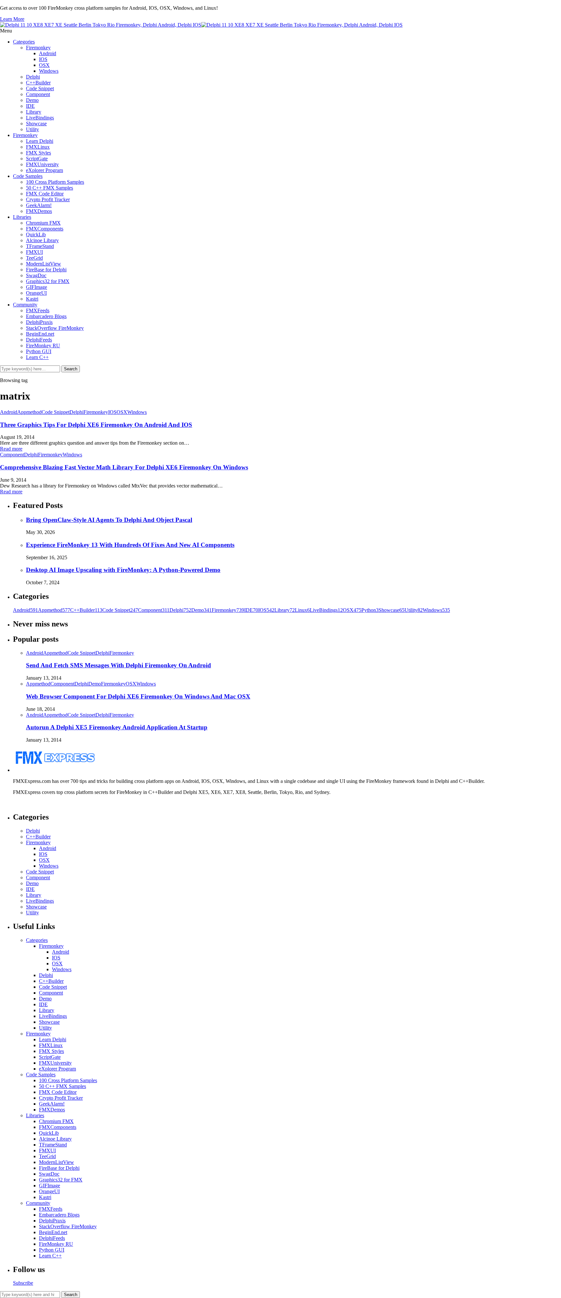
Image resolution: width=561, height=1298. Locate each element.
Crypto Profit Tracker (48, 199)
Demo (32, 100)
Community (25, 304)
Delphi (33, 77)
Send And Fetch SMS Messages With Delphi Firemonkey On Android (118, 665)
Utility (32, 129)
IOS (43, 59)
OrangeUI (36, 293)
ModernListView (43, 263)
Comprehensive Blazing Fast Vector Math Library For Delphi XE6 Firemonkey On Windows (124, 467)
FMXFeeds (37, 310)
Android (47, 53)
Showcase (36, 123)
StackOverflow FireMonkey (55, 328)
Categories (24, 41)
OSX (44, 65)
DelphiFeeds (39, 339)
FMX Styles (38, 152)
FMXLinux (38, 147)
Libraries (22, 217)
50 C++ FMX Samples (49, 188)
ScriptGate (37, 158)
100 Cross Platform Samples (55, 182)
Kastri (32, 299)
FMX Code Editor (45, 193)
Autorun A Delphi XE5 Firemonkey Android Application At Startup (116, 727)
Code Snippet (40, 88)
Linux (302, 610)
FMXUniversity (42, 164)
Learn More (12, 19)
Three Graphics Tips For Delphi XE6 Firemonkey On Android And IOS (96, 424)
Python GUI (38, 351)
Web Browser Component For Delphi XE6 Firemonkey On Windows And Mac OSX (138, 696)
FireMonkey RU (43, 345)
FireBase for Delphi (46, 269)
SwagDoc (36, 275)
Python (370, 610)
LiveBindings (40, 117)
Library (33, 112)
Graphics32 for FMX (47, 281)
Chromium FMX (43, 223)
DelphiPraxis (39, 322)
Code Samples (28, 176)
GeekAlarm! (39, 205)
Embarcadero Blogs (46, 316)
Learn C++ (37, 357)
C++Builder (38, 82)
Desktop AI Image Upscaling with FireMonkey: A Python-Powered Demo (123, 569)
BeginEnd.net (40, 334)
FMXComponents (44, 228)
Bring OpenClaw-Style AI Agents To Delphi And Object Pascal (109, 519)
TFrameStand (40, 246)
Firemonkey (38, 47)
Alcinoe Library (42, 240)
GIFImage (36, 287)
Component (38, 94)
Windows (48, 71)
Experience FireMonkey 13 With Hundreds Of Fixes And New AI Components (130, 544)
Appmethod (29, 412)
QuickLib (36, 234)
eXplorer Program (44, 170)
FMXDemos (39, 211)
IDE (30, 106)
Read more (11, 448)
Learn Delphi (39, 141)
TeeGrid (34, 258)
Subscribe (23, 1283)
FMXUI (34, 252)
